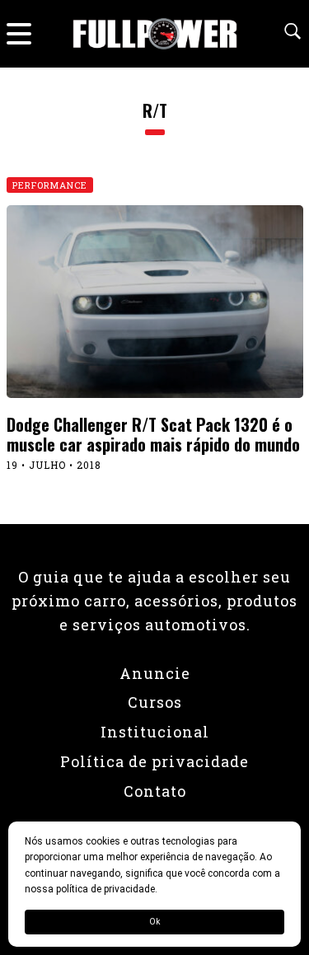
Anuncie (154, 673)
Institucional (155, 732)
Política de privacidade (154, 761)
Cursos (155, 702)
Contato (155, 791)
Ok (154, 921)
